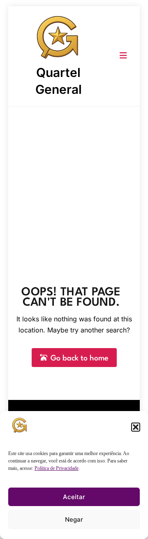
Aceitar (74, 497)
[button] (136, 427)
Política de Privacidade (57, 468)
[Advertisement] (74, 185)
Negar (74, 519)
